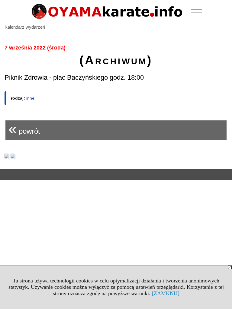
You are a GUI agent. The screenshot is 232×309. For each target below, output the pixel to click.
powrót (24, 129)
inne (30, 98)
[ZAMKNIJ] (165, 293)
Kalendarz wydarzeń (25, 27)
